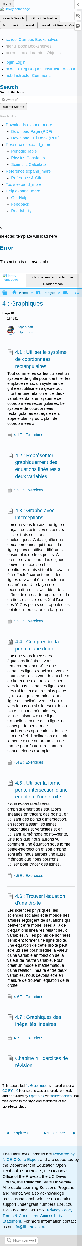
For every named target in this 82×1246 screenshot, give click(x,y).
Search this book (12, 92)
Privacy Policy (59, 1210)
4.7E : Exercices (28, 1038)
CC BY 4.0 (10, 1090)
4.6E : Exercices (28, 996)
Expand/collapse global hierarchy (7, 293)
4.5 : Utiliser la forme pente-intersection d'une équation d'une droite (41, 790)
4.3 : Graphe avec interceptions (34, 514)
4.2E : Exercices (28, 490)
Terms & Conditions (20, 1215)
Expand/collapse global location (77, 291)
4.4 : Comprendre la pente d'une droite (37, 645)
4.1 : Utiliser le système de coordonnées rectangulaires (41, 359)
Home (23, 293)
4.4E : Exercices (28, 762)
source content (61, 1096)
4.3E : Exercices (28, 621)
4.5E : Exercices (28, 875)
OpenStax (25, 327)
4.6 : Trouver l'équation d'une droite (40, 899)
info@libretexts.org (29, 1227)
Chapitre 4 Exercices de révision (41, 1061)
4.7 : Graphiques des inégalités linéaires (38, 1020)
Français (49, 293)
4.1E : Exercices (28, 435)
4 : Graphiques (36, 1085)
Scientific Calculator (29, 164)
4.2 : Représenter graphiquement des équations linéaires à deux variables (38, 466)
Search (9, 1240)
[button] (20, 204)
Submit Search (13, 106)
